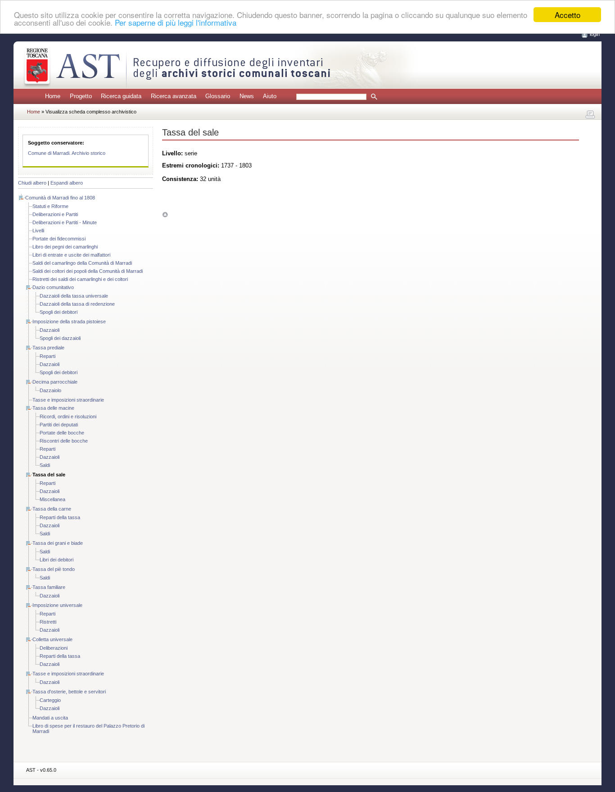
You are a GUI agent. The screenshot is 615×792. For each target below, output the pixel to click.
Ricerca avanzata (173, 96)
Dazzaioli (49, 330)
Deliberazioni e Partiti (55, 214)
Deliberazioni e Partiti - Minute (64, 222)
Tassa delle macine (53, 408)
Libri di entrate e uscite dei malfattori (71, 255)
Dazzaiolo (50, 390)
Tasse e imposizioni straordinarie (68, 400)
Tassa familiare (48, 587)
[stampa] (590, 115)
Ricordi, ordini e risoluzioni (68, 416)
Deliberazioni (54, 648)
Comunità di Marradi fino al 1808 (60, 197)
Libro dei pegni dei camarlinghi (65, 246)
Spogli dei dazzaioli (60, 338)
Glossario (217, 96)
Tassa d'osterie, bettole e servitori (69, 691)
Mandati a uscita (50, 717)
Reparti (47, 356)
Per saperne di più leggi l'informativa (175, 22)
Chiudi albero (32, 183)
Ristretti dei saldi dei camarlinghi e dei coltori (80, 279)
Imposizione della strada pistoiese (69, 321)
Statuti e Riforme (50, 206)
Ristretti (48, 622)
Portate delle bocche (62, 432)
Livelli (38, 230)
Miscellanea (52, 499)
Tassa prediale (48, 347)
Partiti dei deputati (59, 424)
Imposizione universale (57, 605)
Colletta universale (52, 639)
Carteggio (50, 700)
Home (52, 96)
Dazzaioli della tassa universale (74, 296)
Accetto (567, 14)
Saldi (45, 465)
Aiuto (269, 96)
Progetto (81, 96)
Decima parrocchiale (54, 382)
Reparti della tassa (60, 517)
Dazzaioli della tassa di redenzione (77, 304)
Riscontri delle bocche (64, 441)
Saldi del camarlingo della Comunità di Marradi (82, 263)
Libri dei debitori (56, 559)
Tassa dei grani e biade (57, 543)
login (595, 34)
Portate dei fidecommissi (59, 238)
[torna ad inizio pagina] (165, 214)
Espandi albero (66, 183)
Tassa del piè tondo (53, 569)
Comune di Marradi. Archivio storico (66, 153)
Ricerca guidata (121, 96)
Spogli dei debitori (58, 312)
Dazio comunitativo (53, 287)
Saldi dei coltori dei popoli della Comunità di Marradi (87, 271)
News (247, 96)
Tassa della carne (51, 508)
